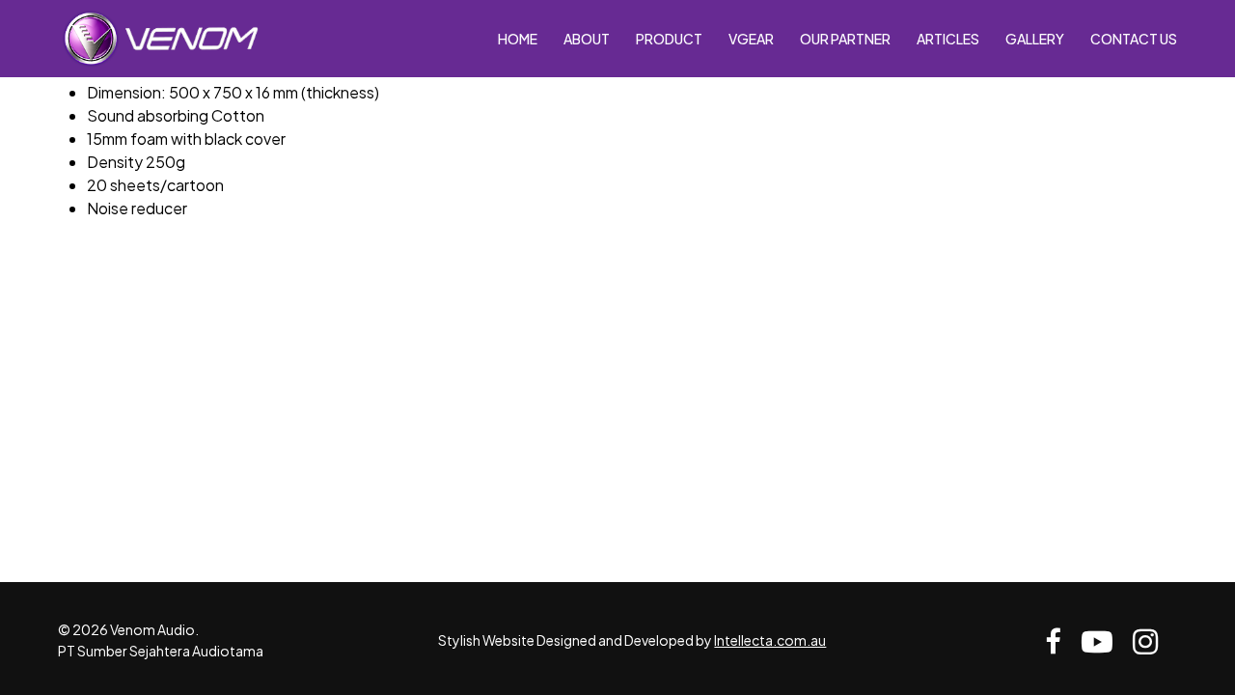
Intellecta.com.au (770, 640)
